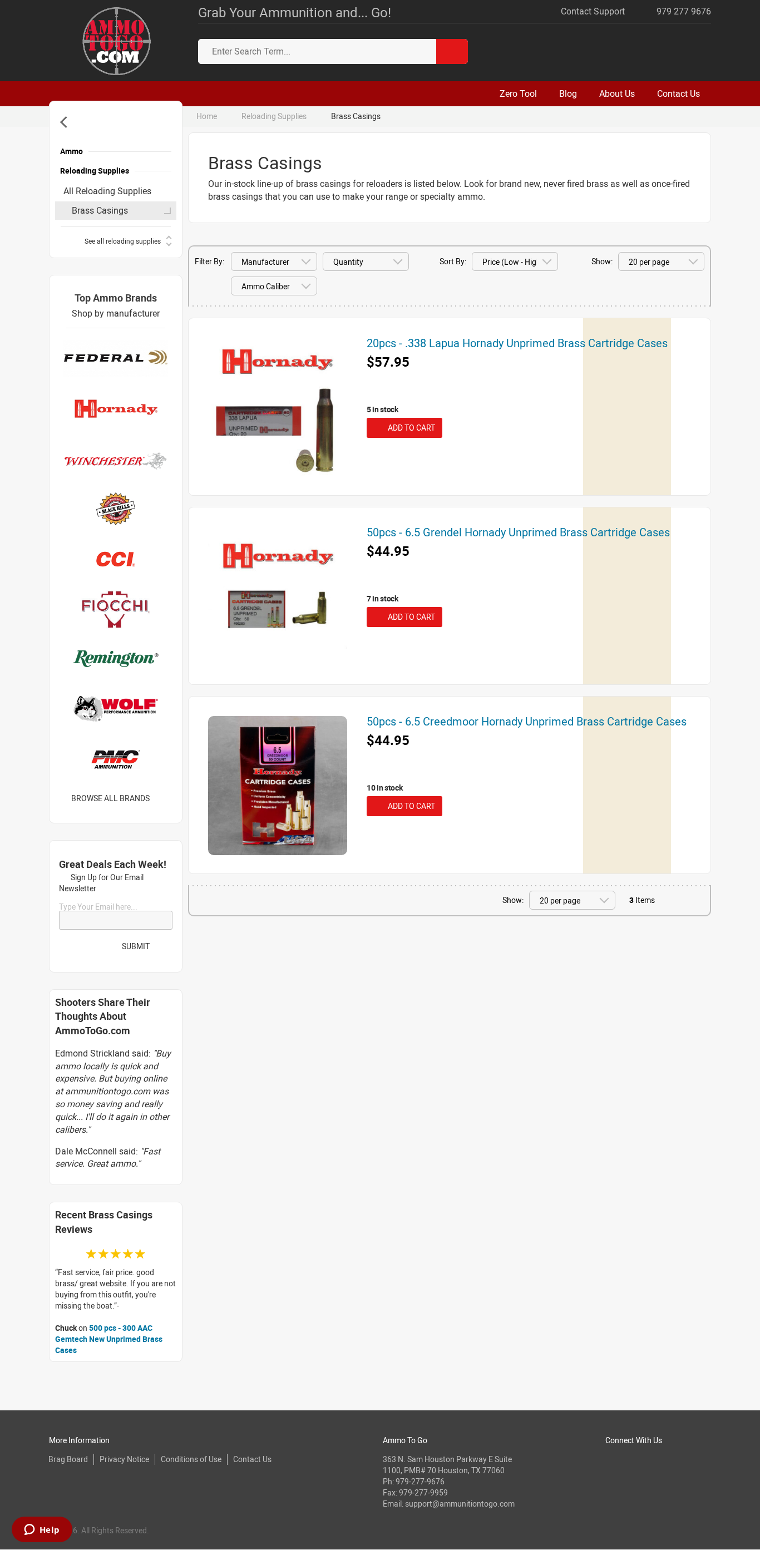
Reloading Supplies (274, 116)
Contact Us (252, 1459)
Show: (602, 261)
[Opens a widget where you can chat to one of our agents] (41, 1530)
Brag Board (68, 1459)
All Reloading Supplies (107, 191)
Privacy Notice (124, 1459)
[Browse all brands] (163, 798)
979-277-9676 (420, 1481)
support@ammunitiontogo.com (460, 1503)
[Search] (452, 51)
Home (206, 116)
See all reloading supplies (123, 240)
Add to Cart (409, 427)
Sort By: (453, 261)
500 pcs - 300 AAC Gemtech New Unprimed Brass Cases (108, 1338)
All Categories (66, 122)
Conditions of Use (191, 1459)
